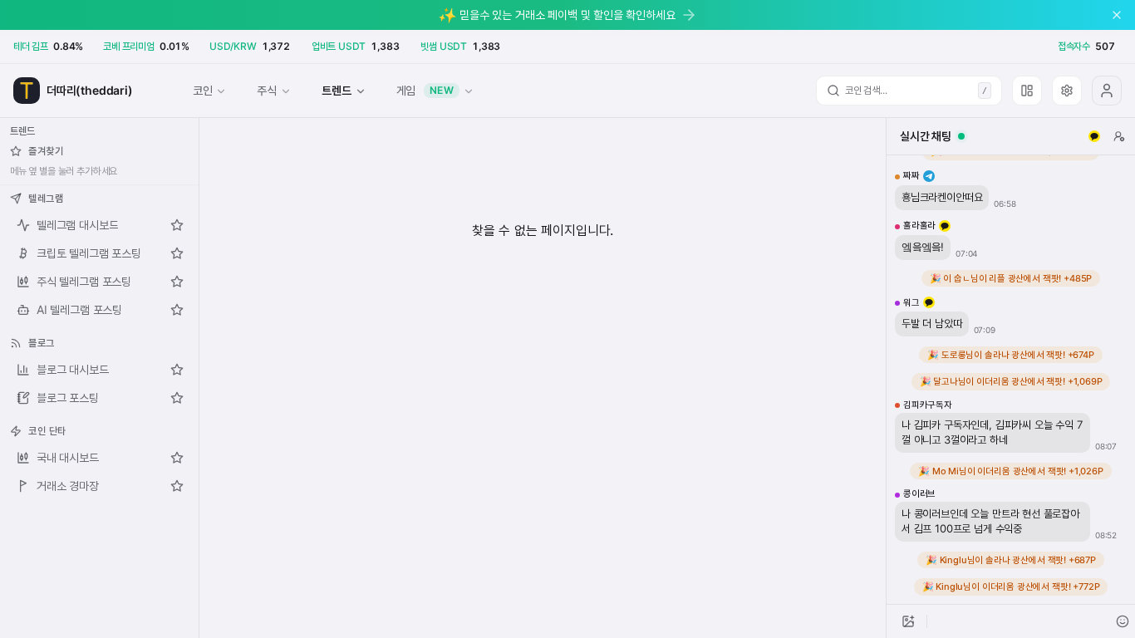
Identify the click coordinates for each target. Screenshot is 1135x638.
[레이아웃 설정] (1027, 91)
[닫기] (1116, 15)
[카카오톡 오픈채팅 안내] (1094, 136)
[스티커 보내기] (1122, 621)
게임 (425, 90)
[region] (1011, 379)
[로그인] (1107, 91)
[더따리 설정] (1067, 91)
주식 (267, 90)
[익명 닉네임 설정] (1119, 136)
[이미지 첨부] (908, 621)
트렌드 (336, 90)
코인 (203, 90)
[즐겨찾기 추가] (177, 225)
